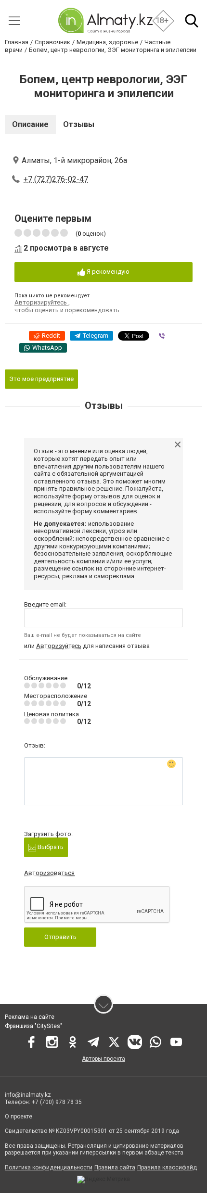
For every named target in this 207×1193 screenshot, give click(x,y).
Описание (30, 124)
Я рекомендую (107, 271)
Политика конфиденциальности (48, 1167)
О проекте (19, 1116)
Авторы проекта (103, 1058)
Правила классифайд (167, 1167)
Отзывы (78, 124)
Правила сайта (114, 1167)
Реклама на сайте (29, 1017)
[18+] (105, 20)
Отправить (60, 936)
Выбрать (50, 846)
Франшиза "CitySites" (33, 1026)
